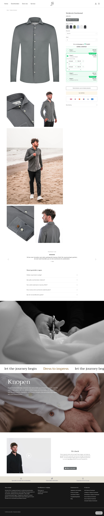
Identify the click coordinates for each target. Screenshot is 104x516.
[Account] (95, 4)
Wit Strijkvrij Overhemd (89, 490)
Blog (72, 498)
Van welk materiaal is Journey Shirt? (37, 285)
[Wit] (81, 27)
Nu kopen (81, 93)
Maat (67, 37)
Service (33, 4)
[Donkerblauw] (71, 27)
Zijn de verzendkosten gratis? (35, 295)
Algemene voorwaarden (76, 490)
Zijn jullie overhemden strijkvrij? (36, 280)
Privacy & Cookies (74, 492)
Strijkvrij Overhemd (13, 10)
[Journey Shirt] (52, 3)
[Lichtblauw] (78, 27)
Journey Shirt (10, 511)
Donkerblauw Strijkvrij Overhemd (91, 494)
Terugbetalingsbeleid (75, 496)
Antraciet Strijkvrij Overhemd (90, 500)
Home (6, 4)
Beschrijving (69, 105)
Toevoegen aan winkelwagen (82, 88)
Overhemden (15, 4)
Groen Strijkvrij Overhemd (90, 498)
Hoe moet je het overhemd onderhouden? (39, 290)
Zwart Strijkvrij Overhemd (90, 496)
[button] (81, 51)
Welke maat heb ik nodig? (34, 275)
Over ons (25, 4)
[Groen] (74, 27)
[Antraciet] (67, 27)
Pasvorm (68, 31)
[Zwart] (85, 27)
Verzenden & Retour (75, 494)
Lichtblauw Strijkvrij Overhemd (91, 492)
